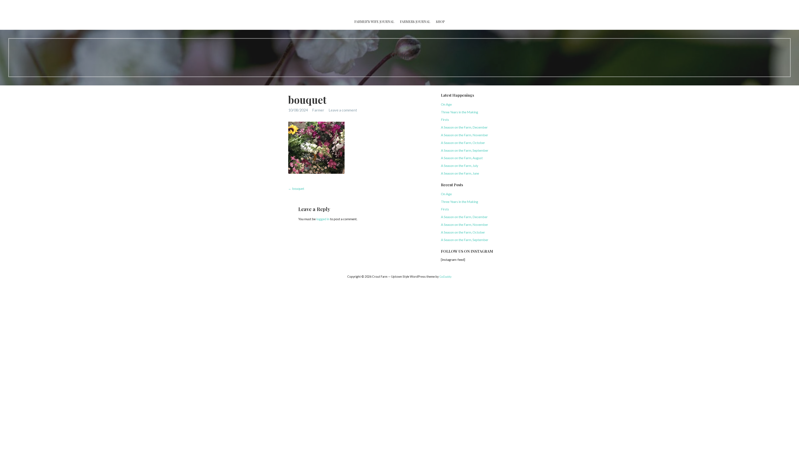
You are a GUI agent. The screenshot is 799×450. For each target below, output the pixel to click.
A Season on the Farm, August (462, 158)
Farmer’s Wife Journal (374, 21)
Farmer (318, 110)
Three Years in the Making (459, 112)
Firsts (445, 119)
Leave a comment (343, 110)
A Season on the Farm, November (464, 135)
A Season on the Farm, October (463, 143)
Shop (440, 21)
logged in (322, 219)
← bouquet (296, 188)
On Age (446, 104)
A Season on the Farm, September (464, 150)
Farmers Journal (415, 21)
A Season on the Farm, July (459, 166)
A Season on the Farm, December (464, 127)
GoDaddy (445, 276)
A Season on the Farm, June (460, 173)
